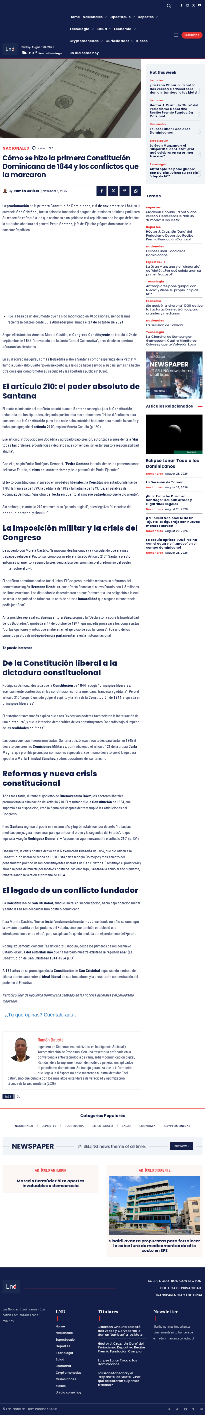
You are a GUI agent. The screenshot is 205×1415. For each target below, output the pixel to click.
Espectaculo (159, 141)
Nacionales (15, 148)
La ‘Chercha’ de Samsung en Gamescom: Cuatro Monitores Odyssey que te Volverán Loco (171, 340)
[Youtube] (199, 6)
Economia (153, 301)
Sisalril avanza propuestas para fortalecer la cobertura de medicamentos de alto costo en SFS (154, 1246)
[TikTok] (177, 1409)
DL (18, 1096)
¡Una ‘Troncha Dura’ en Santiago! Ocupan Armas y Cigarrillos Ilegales (169, 500)
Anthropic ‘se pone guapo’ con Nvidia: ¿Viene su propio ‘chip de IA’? (174, 172)
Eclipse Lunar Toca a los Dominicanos (170, 131)
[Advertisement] (71, 274)
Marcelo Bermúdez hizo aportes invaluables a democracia (50, 1183)
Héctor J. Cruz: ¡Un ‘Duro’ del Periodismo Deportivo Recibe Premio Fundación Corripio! (174, 110)
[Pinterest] (125, 191)
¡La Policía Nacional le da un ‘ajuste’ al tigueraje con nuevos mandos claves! (173, 522)
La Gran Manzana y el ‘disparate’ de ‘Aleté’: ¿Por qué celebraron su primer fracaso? (172, 150)
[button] (169, 5)
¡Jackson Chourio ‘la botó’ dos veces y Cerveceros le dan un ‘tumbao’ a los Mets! (173, 89)
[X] (193, 6)
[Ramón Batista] (5, 190)
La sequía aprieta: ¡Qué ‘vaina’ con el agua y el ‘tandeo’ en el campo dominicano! (172, 544)
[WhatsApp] (136, 191)
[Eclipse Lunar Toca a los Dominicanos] (174, 434)
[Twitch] (185, 1409)
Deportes (156, 80)
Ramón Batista (26, 191)
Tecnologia (158, 164)
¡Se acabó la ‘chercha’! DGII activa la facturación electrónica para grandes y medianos (174, 309)
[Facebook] (181, 6)
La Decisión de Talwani (164, 325)
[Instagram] (187, 6)
